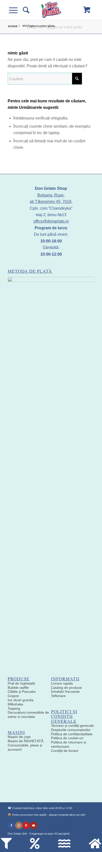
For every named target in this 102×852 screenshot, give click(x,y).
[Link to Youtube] (33, 825)
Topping (14, 708)
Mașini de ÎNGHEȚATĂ (25, 741)
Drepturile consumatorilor (71, 730)
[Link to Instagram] (19, 825)
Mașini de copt (19, 737)
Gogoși (13, 696)
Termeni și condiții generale (72, 726)
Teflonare (58, 696)
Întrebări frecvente (65, 692)
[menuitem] (25, 10)
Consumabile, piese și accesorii (25, 747)
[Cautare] (25, 10)
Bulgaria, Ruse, (51, 195)
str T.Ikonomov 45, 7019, (51, 201)
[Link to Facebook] (11, 825)
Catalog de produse (66, 688)
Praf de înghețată (21, 683)
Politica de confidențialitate (72, 734)
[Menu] (16, 10)
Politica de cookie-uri (67, 738)
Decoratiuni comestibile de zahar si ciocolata (28, 714)
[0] (86, 10)
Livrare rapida (62, 683)
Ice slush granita (20, 700)
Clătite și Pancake (22, 692)
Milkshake (15, 704)
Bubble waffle (18, 688)
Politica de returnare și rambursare (68, 744)
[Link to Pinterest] (26, 825)
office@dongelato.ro (51, 221)
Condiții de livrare (64, 751)
